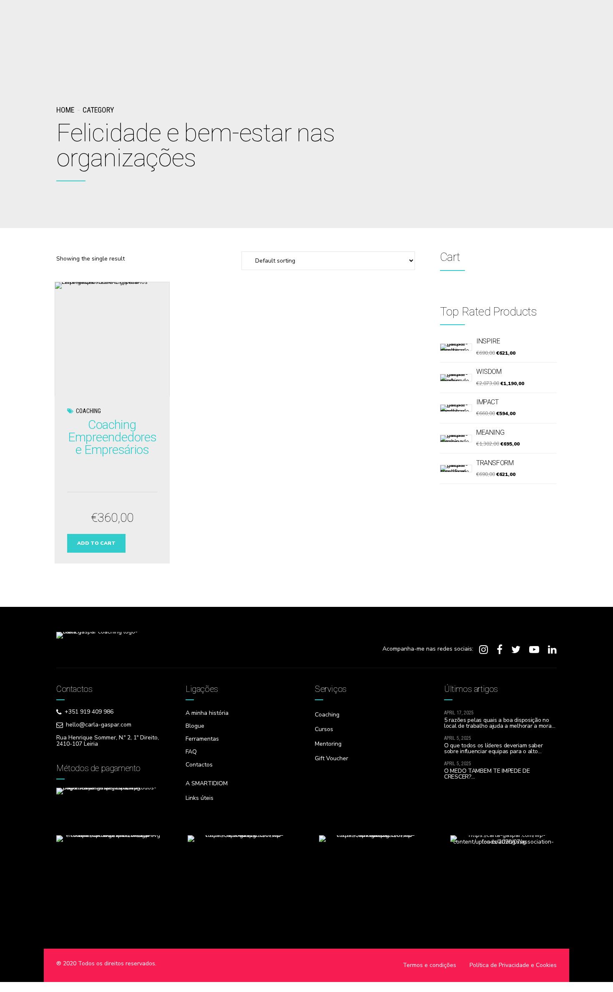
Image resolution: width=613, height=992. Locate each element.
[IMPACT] (456, 408)
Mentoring (328, 744)
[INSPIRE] (456, 347)
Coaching (88, 411)
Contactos (199, 765)
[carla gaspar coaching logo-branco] (98, 649)
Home (65, 109)
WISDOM (489, 372)
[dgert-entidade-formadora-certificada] (109, 890)
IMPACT (487, 402)
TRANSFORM (494, 463)
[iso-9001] (241, 890)
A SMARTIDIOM (207, 783)
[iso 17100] (372, 890)
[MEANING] (456, 438)
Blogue (195, 726)
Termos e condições (429, 965)
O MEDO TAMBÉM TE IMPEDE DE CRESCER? (487, 774)
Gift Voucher (331, 758)
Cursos (324, 729)
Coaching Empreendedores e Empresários (112, 437)
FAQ (191, 752)
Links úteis (200, 798)
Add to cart (96, 543)
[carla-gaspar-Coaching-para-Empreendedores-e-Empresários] (112, 339)
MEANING (490, 432)
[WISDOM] (456, 377)
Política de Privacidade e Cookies (513, 965)
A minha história (207, 713)
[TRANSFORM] (456, 468)
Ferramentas (202, 739)
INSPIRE (488, 341)
